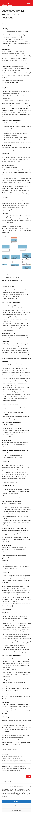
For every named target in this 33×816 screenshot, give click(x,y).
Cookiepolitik (16, 813)
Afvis (16, 806)
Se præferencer (16, 810)
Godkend (16, 802)
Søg (28, 776)
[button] (30, 786)
